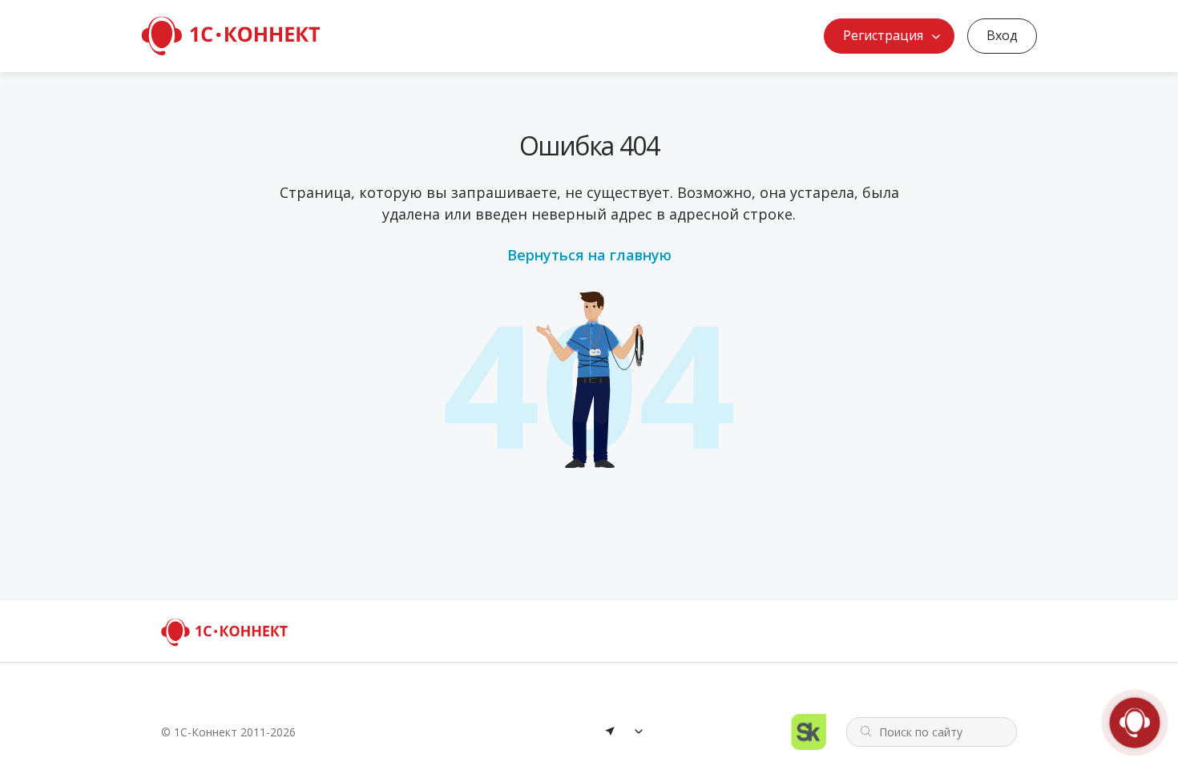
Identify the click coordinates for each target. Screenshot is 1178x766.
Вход (1002, 35)
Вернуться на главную (589, 254)
